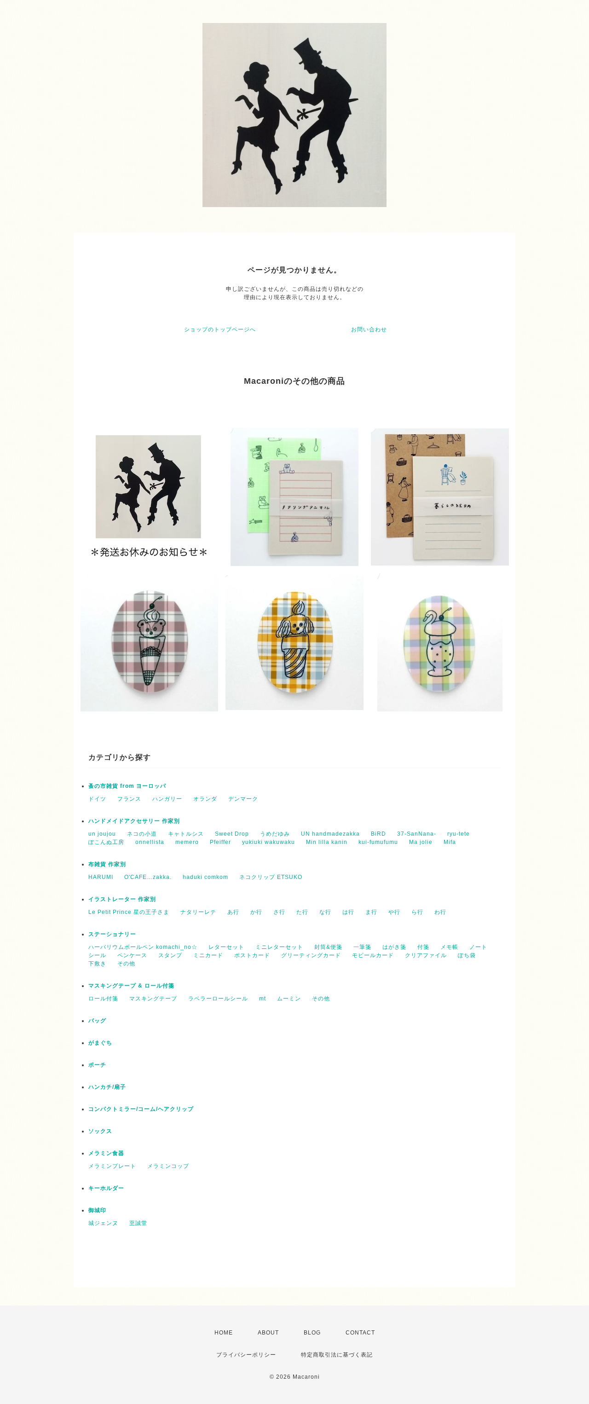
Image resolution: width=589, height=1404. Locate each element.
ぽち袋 (467, 955)
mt (262, 998)
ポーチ (97, 1065)
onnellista (149, 842)
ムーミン (289, 998)
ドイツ (97, 799)
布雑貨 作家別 (107, 864)
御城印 (97, 1210)
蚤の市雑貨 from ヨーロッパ (127, 786)
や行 (394, 912)
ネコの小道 (142, 834)
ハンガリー (167, 799)
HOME (223, 1332)
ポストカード (252, 955)
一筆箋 (362, 947)
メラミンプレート (112, 1166)
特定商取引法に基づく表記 (337, 1355)
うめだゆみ (275, 834)
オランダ (205, 799)
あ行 (233, 912)
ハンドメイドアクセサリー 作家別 (134, 821)
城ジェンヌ (103, 1223)
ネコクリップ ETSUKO (270, 877)
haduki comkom (205, 877)
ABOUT (268, 1332)
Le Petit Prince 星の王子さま (128, 912)
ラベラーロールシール (218, 998)
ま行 (371, 912)
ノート (478, 947)
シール (97, 955)
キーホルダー (106, 1188)
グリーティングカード (311, 955)
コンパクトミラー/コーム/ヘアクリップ (141, 1109)
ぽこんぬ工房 (106, 842)
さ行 (279, 912)
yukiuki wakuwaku (268, 842)
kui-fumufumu (378, 842)
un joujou (102, 834)
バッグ (97, 1020)
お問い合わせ (369, 329)
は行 (348, 912)
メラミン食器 (106, 1153)
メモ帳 (449, 947)
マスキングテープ (153, 998)
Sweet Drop (232, 834)
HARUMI (100, 877)
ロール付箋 (103, 998)
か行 (256, 912)
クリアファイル (426, 955)
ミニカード (208, 955)
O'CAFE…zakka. (148, 877)
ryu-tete (458, 834)
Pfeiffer (220, 842)
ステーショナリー (112, 934)
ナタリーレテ (198, 912)
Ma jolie (421, 842)
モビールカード (373, 955)
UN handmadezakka (330, 834)
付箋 (423, 947)
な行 (325, 912)
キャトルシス (186, 834)
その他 (126, 963)
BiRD (378, 834)
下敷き (97, 963)
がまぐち (100, 1043)
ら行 (417, 912)
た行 (302, 912)
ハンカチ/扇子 (107, 1087)
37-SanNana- (416, 834)
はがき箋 (394, 947)
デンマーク (243, 799)
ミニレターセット (279, 947)
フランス (129, 799)
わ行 (440, 912)
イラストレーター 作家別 (122, 899)
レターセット (226, 947)
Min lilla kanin (326, 842)
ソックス (100, 1131)
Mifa (450, 842)
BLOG (312, 1332)
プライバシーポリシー (246, 1355)
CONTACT (360, 1332)
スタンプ (170, 955)
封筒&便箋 (328, 947)
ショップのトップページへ (220, 329)
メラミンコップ (168, 1166)
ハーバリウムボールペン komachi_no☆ (142, 947)
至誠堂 (138, 1223)
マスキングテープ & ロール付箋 (131, 985)
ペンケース (132, 955)
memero (187, 842)
